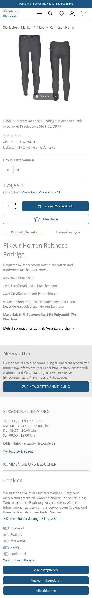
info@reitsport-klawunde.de (34, 443)
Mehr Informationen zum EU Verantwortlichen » (38, 328)
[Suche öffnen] (50, 14)
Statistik (16, 534)
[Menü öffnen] (39, 14)
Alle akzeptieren (46, 570)
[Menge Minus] (15, 208)
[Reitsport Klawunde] (17, 16)
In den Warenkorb (58, 206)
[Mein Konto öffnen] (72, 14)
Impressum (52, 518)
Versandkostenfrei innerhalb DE (41, 192)
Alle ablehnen (46, 590)
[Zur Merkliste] (61, 14)
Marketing (17, 541)
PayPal (15, 547)
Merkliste (50, 219)
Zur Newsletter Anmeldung (46, 386)
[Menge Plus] (15, 203)
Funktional (18, 554)
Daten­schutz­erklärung (22, 518)
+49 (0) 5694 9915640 (60, 4)
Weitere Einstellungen (19, 560)
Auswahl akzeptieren (46, 580)
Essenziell (17, 528)
